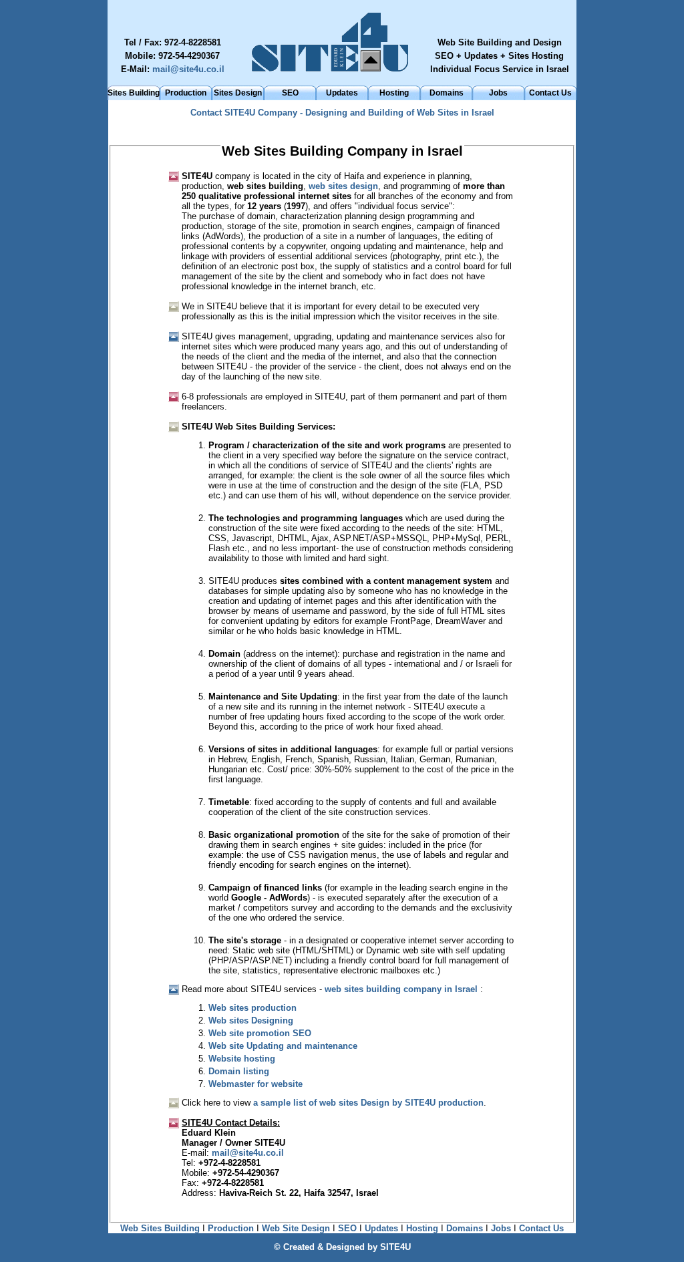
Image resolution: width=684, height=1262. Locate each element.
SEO (290, 93)
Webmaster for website (255, 1084)
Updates (342, 93)
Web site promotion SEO (259, 1033)
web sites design (343, 186)
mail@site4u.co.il (188, 69)
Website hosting (241, 1059)
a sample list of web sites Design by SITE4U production (368, 1103)
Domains (447, 93)
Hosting (394, 93)
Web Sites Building (160, 1228)
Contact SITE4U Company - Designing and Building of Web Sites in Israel (342, 113)
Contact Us (550, 93)
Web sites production (252, 1008)
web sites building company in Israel (401, 989)
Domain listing (238, 1071)
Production (185, 93)
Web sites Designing (250, 1020)
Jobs (498, 93)
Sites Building (134, 93)
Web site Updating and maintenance (282, 1046)
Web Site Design (296, 1228)
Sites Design (238, 93)
